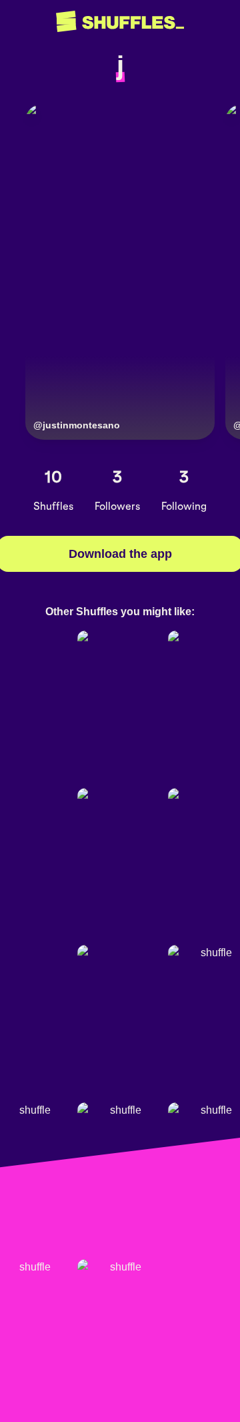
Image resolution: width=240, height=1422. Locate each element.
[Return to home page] (120, 22)
